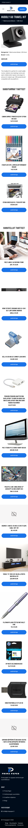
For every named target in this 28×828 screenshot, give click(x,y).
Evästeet (20, 823)
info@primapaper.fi (6, 2)
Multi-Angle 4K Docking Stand (14, 262)
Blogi (5, 800)
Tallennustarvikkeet (9, 21)
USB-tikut (20, 21)
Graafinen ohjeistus (10, 797)
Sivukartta (20, 825)
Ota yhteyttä (13, 823)
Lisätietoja (14, 64)
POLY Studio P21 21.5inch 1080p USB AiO (14, 448)
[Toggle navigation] (3, 9)
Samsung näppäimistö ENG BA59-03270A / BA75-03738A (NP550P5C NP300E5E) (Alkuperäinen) (14, 742)
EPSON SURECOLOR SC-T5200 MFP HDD (14, 202)
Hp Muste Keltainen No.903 (14, 664)
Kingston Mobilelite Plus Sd (14, 703)
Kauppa (22, 9)
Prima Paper (7, 791)
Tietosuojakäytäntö (10, 825)
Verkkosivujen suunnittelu (12, 794)
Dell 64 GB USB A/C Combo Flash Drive (14, 357)
